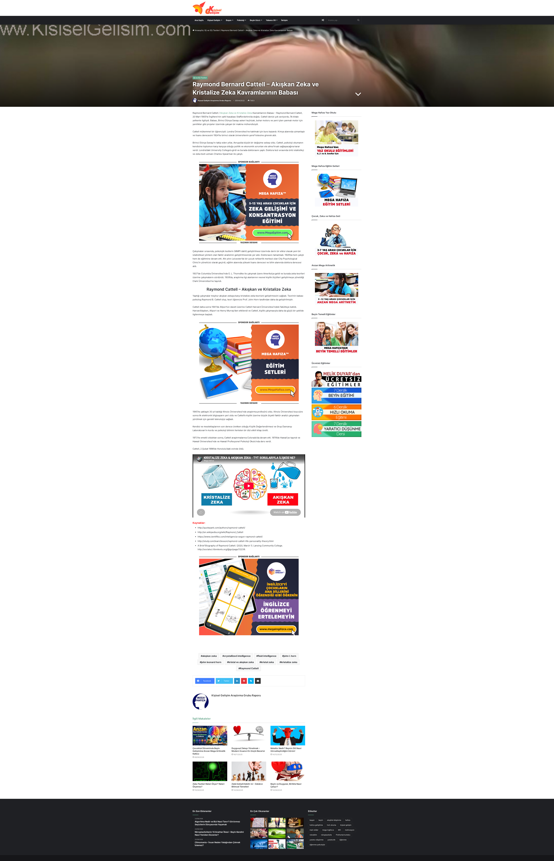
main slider (314, 830)
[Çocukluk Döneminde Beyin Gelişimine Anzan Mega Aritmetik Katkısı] (210, 735)
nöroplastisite (326, 835)
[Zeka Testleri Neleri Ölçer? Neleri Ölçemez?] (210, 771)
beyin (321, 820)
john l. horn (290, 655)
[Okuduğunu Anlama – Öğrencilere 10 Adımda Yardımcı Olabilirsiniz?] (295, 833)
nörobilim (313, 835)
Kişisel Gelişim (213, 20)
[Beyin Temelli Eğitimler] (336, 338)
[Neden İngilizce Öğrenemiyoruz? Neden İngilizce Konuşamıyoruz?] (277, 844)
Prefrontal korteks (343, 835)
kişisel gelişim (345, 825)
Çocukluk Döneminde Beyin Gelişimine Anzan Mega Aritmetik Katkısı (209, 751)
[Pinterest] (244, 681)
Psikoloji (240, 20)
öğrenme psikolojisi (317, 845)
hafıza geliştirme (316, 825)
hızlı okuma (331, 825)
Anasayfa (198, 30)
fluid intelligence (267, 655)
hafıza (347, 820)
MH (339, 830)
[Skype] (251, 681)
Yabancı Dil (271, 20)
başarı (312, 820)
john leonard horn (211, 662)
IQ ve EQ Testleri (212, 30)
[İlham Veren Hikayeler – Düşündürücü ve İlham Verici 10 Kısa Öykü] (295, 822)
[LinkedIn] (237, 681)
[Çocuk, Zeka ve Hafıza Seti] (336, 240)
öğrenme (343, 840)
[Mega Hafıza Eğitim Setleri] (336, 190)
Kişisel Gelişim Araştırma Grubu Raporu (214, 100)
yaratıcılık (331, 840)
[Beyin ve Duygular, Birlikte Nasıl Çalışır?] (288, 771)
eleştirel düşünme (334, 820)
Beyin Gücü (255, 20)
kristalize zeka (289, 662)
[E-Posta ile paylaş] (258, 681)
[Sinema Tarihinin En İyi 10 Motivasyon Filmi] (295, 844)
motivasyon (349, 830)
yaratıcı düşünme (316, 840)
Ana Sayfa (199, 20)
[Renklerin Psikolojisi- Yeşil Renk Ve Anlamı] (277, 833)
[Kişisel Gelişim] (207, 7)
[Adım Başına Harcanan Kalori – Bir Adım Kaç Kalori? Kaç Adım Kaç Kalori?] (277, 822)
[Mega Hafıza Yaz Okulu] (336, 138)
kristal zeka (267, 662)
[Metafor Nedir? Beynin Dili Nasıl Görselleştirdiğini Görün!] (288, 735)
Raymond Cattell (249, 668)
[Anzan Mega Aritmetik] (336, 289)
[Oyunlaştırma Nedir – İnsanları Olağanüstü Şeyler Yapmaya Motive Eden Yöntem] (258, 833)
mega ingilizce (328, 830)
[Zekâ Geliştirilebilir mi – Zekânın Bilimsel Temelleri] (249, 771)
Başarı (228, 20)
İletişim (284, 20)
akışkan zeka (209, 655)
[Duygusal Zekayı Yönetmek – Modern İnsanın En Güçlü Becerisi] (249, 735)
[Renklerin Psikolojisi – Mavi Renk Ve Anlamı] (258, 844)
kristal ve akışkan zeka (241, 662)
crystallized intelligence (237, 655)
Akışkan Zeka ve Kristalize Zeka (236, 113)
